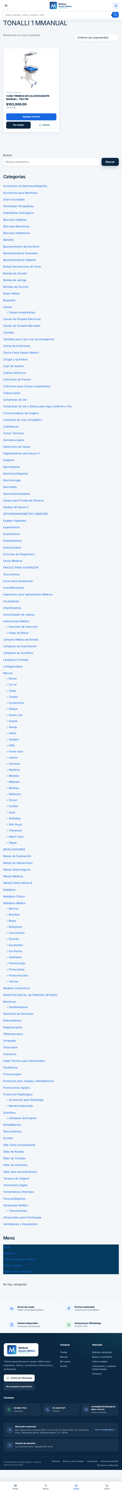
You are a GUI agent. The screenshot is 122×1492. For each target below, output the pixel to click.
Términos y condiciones (107, 1465)
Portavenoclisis (18, 975)
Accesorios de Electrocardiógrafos (25, 186)
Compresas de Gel (15, 399)
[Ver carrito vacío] (115, 5)
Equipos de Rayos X (16, 507)
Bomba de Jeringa (14, 280)
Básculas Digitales (15, 219)
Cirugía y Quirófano (15, 359)
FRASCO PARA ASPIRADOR (20, 567)
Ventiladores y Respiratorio (20, 1224)
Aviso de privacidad (109, 1461)
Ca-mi (13, 684)
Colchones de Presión (17, 379)
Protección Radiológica (18, 1094)
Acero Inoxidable (14, 199)
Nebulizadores (12, 1020)
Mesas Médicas (13, 876)
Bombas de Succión (16, 286)
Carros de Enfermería (16, 346)
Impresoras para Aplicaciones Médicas (28, 594)
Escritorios (15, 951)
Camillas (8, 332)
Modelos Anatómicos (16, 988)
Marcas (8, 673)
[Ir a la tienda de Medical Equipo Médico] (61, 6)
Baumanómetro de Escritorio (21, 246)
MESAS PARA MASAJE (17, 883)
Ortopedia (9, 1040)
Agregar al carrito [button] (31, 116)
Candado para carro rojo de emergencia (28, 339)
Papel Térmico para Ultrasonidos (24, 1060)
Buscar (7, 155)
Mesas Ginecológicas (16, 869)
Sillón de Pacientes (15, 1165)
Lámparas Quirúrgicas (23, 1118)
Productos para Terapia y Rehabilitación (28, 1081)
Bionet (13, 678)
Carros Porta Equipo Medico (21, 352)
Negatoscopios (12, 1027)
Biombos (14, 914)
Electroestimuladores (16, 493)
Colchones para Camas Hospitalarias (26, 386)
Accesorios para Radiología (26, 1099)
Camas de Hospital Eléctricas (22, 319)
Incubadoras (11, 601)
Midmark (14, 781)
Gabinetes (15, 957)
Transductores (18, 1210)
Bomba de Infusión (15, 273)
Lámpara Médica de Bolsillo (20, 639)
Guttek (13, 721)
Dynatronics (16, 702)
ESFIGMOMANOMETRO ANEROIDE (25, 513)
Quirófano (9, 1112)
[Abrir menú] (6, 5)
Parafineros (10, 1067)
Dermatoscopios (13, 440)
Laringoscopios (13, 666)
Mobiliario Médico (14, 903)
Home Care (16, 751)
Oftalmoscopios (13, 1034)
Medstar (14, 775)
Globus (13, 708)
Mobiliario (9, 889)
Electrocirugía (12, 480)
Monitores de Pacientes (18, 1013)
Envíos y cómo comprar (73, 1461)
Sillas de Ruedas (13, 1151)
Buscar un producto (102, 1357)
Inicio (6, 1247)
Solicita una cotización (17, 1271)
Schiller (13, 806)
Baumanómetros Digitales (19, 260)
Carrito (63, 1366)
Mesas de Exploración (17, 856)
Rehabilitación (12, 1124)
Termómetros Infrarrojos (18, 1191)
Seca (12, 812)
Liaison (13, 757)
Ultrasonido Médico (15, 1205)
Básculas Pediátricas (16, 233)
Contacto (97, 1373)
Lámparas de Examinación (20, 646)
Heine (12, 733)
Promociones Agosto (16, 1087)
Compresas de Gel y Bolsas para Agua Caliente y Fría (37, 406)
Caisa (12, 690)
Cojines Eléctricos (14, 372)
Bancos (13, 908)
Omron (13, 800)
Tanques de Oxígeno (16, 1178)
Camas (7, 307)
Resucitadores (12, 1131)
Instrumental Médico (16, 621)
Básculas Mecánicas (16, 226)
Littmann (14, 763)
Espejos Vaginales (14, 520)
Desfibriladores (18, 1007)
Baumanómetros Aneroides (20, 253)
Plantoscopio (17, 963)
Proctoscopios (12, 1074)
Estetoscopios (12, 547)
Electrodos (10, 487)
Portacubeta (16, 969)
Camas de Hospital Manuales (22, 325)
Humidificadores (13, 587)
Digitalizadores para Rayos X (21, 453)
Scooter (8, 1138)
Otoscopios (10, 1047)
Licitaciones (92, 1461)
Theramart (15, 830)
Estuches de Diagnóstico (19, 554)
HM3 (12, 745)
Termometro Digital (15, 1185)
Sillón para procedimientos (20, 1171)
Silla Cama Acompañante (19, 1145)
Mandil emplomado (21, 1105)
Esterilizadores (12, 540)
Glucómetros (11, 574)
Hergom (14, 739)
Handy (13, 727)
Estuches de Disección (23, 626)
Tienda (63, 1352)
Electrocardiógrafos (15, 473)
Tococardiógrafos (14, 1198)
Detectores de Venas (16, 446)
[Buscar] (115, 15)
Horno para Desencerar (18, 581)
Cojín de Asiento (13, 366)
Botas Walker (11, 293)
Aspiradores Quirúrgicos (18, 212)
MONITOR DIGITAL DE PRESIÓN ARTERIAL (30, 995)
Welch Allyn (16, 836)
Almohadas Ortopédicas (18, 206)
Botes (12, 920)
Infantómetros (12, 608)
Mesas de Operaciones (18, 863)
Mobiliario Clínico (14, 896)
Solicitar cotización (102, 1352)
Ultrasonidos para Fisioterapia (22, 1217)
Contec (13, 696)
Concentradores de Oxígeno (21, 413)
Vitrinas (13, 981)
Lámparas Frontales (16, 659)
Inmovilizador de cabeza (18, 614)
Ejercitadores (11, 467)
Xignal (13, 842)
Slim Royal (15, 824)
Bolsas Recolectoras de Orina (22, 266)
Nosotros (9, 1253)
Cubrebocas (11, 426)
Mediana (14, 769)
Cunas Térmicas (13, 433)
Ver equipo (18, 125)
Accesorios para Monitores (20, 192)
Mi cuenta (65, 1361)
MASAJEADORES (14, 849)
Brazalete (9, 300)
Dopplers (8, 460)
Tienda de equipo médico (19, 1259)
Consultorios (17, 932)
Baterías (8, 239)
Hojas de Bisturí (19, 632)
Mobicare (15, 794)
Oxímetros (9, 1054)
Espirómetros (11, 527)
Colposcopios (11, 393)
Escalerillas (16, 945)
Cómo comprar (12, 1265)
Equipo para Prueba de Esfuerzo (23, 500)
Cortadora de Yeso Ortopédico (22, 419)
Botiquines (15, 926)
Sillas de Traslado (14, 1158)
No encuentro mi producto (19, 1386)
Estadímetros (11, 534)
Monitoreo (9, 1001)
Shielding (14, 818)
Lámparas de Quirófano (18, 653)
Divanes (14, 939)
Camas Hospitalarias (22, 312)
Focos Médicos (12, 560)
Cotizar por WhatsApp (21, 1378)
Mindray (14, 788)
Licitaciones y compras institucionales (104, 1367)
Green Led (15, 715)
